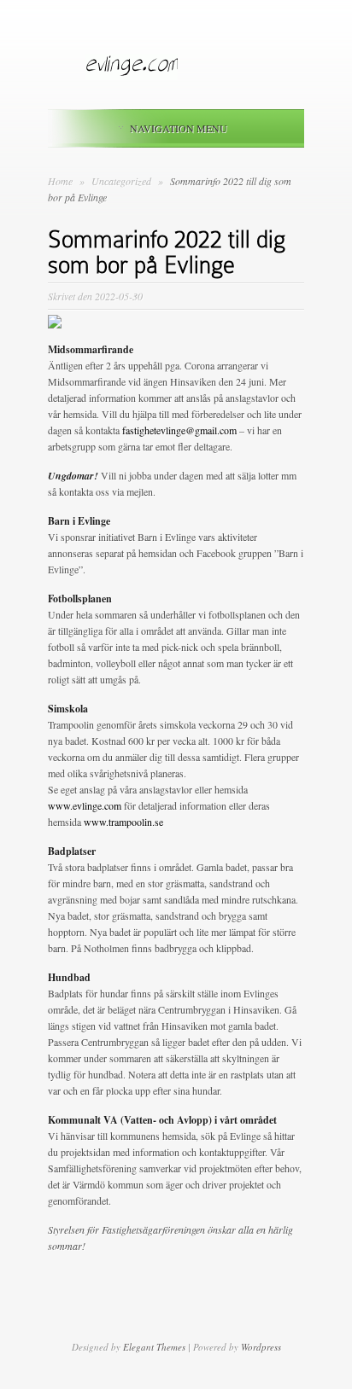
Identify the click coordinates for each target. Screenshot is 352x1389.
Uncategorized (122, 181)
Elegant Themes (154, 1346)
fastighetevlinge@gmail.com (179, 430)
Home (60, 181)
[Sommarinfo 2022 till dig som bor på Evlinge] (55, 324)
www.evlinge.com (84, 805)
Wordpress (261, 1346)
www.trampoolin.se (123, 821)
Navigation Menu (178, 128)
